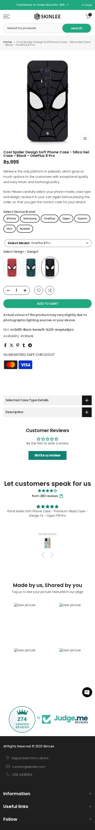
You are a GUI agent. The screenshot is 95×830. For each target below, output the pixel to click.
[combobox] (48, 243)
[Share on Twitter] (11, 345)
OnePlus (49, 218)
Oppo (66, 218)
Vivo (9, 228)
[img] (47, 491)
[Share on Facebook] (5, 345)
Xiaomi (82, 218)
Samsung (29, 218)
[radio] (12, 267)
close (88, 5)
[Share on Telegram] (30, 345)
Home (7, 42)
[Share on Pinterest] (18, 345)
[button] (87, 692)
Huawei (25, 228)
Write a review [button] (47, 455)
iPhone (11, 218)
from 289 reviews (45, 496)
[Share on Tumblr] (24, 345)
